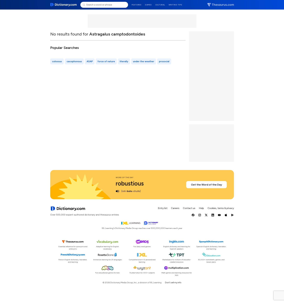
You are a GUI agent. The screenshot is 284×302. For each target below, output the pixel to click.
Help (201, 208)
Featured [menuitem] (136, 5)
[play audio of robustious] (117, 191)
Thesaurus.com (220, 5)
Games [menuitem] (148, 5)
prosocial (164, 61)
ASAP (90, 61)
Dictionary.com (63, 5)
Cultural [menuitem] (160, 5)
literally (124, 61)
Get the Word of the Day (206, 184)
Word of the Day (124, 177)
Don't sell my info (173, 282)
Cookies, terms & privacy (221, 208)
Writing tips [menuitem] (175, 5)
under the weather (143, 61)
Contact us (189, 208)
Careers (175, 208)
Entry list (162, 208)
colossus (57, 61)
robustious (130, 183)
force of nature (106, 61)
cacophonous (74, 61)
